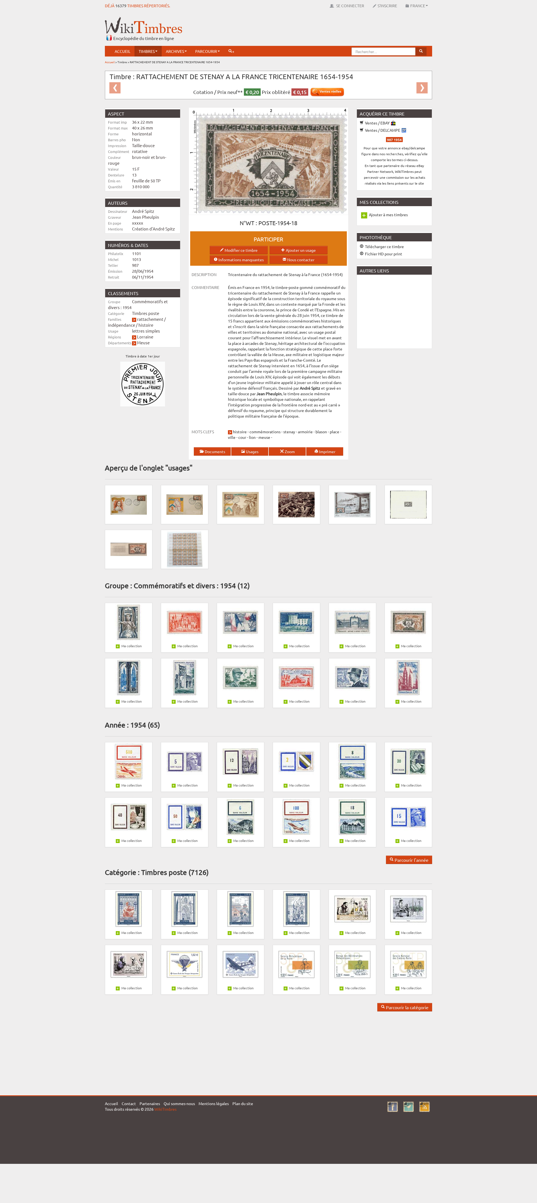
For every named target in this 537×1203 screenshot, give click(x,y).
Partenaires (150, 1103)
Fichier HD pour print (383, 253)
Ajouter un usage (300, 250)
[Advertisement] (330, 29)
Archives (175, 51)
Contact (129, 1103)
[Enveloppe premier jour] (128, 504)
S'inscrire (387, 5)
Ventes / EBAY (377, 122)
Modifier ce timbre (241, 250)
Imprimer (326, 451)
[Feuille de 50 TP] (184, 548)
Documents (214, 451)
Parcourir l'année (411, 860)
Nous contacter (300, 259)
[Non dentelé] (128, 548)
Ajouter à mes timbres (388, 214)
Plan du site (242, 1103)
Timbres (147, 51)
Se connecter (349, 5)
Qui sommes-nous (179, 1103)
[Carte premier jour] (352, 504)
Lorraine (145, 336)
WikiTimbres (165, 1109)
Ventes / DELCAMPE (382, 130)
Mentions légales (214, 1103)
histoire (145, 325)
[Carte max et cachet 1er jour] (240, 504)
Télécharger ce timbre (384, 246)
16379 (120, 5)
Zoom (289, 451)
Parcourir (206, 51)
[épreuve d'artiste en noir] (408, 504)
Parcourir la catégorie (406, 1007)
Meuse (143, 342)
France (417, 5)
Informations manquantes (241, 259)
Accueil (122, 51)
